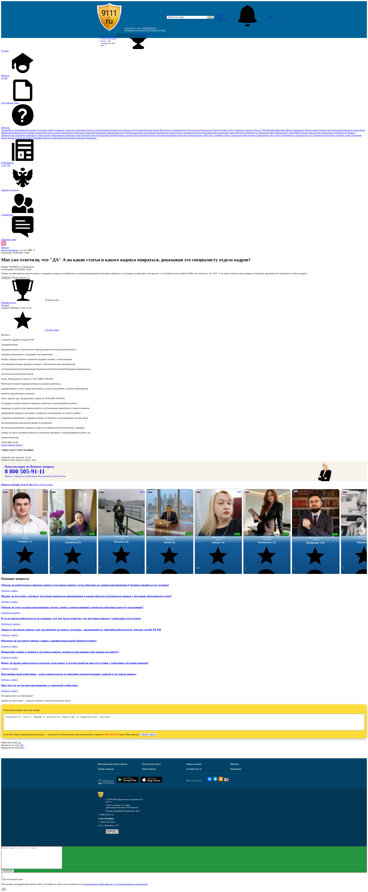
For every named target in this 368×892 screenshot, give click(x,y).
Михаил (5, 247)
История (96, 133)
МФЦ (298, 133)
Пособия (113, 135)
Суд (311, 135)
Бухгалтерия (137, 130)
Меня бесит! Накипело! (258, 133)
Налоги (305, 133)
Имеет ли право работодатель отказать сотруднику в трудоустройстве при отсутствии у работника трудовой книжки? (75, 663)
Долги (231, 130)
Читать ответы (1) (20, 277)
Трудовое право (343, 135)
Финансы (12, 138)
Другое (257, 130)
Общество (70, 135)
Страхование (287, 135)
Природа (152, 135)
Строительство (301, 135)
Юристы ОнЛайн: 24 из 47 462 (17, 484)
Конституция (121, 133)
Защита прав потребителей (318, 130)
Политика (104, 135)
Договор (223, 130)
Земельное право (350, 130)
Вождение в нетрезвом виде (174, 130)
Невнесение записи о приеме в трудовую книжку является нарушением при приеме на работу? (60, 651)
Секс (211, 135)
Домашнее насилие (244, 130)
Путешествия (164, 135)
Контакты (234, 764)
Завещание (299, 130)
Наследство (315, 133)
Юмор (67, 138)
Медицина (240, 133)
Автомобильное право (25, 130)
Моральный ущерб (285, 133)
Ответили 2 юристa (10, 624)
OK (3, 889)
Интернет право (84, 133)
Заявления (337, 130)
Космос (166, 133)
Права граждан (126, 135)
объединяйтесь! (149, 28)
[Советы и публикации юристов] (109, 17)
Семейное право (222, 135)
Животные (280, 130)
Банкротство (117, 130)
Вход (271, 17)
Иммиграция (7, 133)
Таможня (318, 135)
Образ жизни (44, 135)
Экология (47, 138)
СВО (205, 135)
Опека (78, 135)
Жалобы (271, 130)
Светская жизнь (195, 135)
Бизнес (127, 130)
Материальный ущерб (224, 133)
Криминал (189, 133)
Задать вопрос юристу (12, 445)
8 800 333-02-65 (110, 734)
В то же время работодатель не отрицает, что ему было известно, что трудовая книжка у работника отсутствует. (71, 618)
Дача (216, 130)
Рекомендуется (8, 302)
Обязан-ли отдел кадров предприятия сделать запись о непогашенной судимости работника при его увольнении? (72, 607)
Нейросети (342, 133)
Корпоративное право (139, 133)
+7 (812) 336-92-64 (106, 822)
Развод (174, 135)
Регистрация (46, 484)
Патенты (86, 135)
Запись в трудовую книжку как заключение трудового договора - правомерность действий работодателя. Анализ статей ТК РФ (81, 629)
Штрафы (37, 138)
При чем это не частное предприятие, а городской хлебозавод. (39, 685)
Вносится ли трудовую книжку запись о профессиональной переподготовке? (49, 640)
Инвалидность (21, 133)
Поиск (36, 484)
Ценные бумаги (25, 138)
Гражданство (206, 130)
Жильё (289, 130)
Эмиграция (58, 138)
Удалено (5, 305)
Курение (208, 133)
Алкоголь (70, 130)
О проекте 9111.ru (194, 769)
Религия (182, 135)
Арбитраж (80, 130)
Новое (106, 41)
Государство (194, 130)
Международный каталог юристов (112, 764)
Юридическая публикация (83, 138)
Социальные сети (265, 135)
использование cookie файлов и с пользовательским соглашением (115, 884)
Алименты (59, 130)
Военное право (152, 130)
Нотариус (33, 135)
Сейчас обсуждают (109, 39)
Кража (173, 133)
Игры (362, 130)
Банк (108, 130)
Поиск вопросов (149, 769)
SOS (102, 46)
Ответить (6, 278)
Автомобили (7, 130)
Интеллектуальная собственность (59, 133)
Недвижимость (328, 133)
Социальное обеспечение (243, 135)
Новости (23, 135)
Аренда (90, 130)
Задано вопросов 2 (10, 250)
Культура (199, 133)
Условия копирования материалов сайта (123, 811)
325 (21, 745)
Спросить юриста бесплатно (221, 17)
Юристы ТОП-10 (108, 36)
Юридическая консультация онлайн (144, 31)
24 (20, 742)
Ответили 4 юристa (10, 613)
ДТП (264, 130)
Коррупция (156, 133)
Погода (95, 135)
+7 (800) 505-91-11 (106, 815)
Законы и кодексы (194, 764)
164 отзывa (51, 330)
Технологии (329, 135)
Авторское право (45, 130)
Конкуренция (108, 133)
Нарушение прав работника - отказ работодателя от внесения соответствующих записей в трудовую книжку (69, 674)
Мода (273, 133)
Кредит (180, 133)
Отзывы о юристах (106, 769)
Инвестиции (35, 133)
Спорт (277, 135)
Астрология (100, 130)
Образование (58, 135)
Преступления (141, 135)
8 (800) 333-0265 (143, 34)
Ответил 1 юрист (9, 590)
